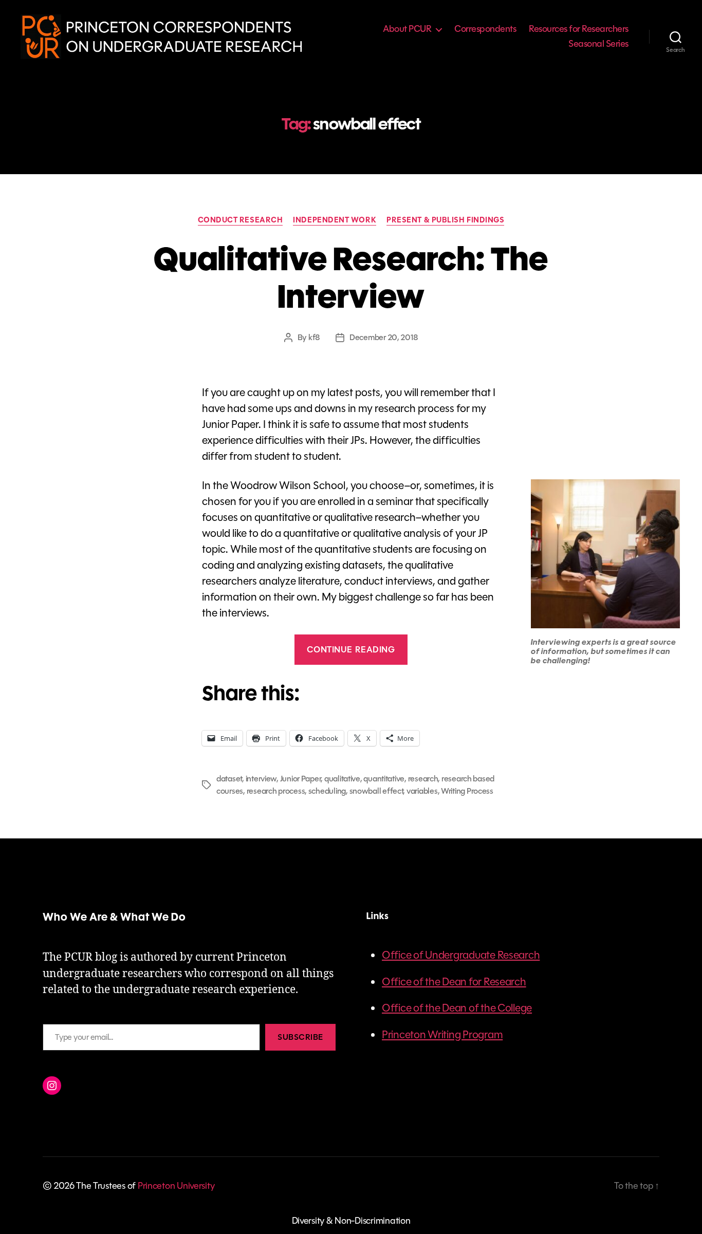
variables (422, 791)
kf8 (314, 337)
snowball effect (376, 791)
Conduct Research (240, 220)
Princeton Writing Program (442, 1034)
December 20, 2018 (383, 337)
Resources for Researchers (579, 29)
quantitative (383, 778)
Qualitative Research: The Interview (351, 278)
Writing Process (467, 791)
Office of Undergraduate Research (461, 955)
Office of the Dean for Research (454, 981)
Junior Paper (300, 778)
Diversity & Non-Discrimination (351, 1220)
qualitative (342, 778)
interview (261, 778)
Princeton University (176, 1185)
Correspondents (485, 29)
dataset (229, 778)
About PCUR (407, 29)
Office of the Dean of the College (457, 1008)
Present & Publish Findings (445, 220)
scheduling (327, 791)
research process (276, 791)
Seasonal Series (598, 44)
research (423, 778)
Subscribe (300, 1037)
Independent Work (334, 220)
